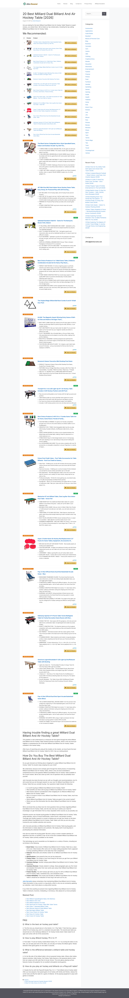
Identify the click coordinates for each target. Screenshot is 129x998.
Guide (87, 94)
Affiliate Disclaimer (100, 3)
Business (88, 43)
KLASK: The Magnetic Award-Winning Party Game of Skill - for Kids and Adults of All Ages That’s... (57, 318)
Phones (87, 122)
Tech (86, 135)
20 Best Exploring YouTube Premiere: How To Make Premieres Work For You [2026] (95, 217)
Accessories (89, 28)
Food (86, 79)
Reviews (26, 979)
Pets (86, 120)
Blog (71, 3)
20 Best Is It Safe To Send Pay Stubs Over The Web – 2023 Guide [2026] (94, 181)
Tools (87, 145)
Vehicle (87, 153)
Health (87, 97)
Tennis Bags (89, 140)
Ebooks (87, 61)
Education (88, 64)
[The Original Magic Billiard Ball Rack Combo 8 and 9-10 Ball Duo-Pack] (29, 68)
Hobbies (87, 99)
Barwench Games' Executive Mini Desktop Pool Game (46, 79)
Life (86, 115)
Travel (87, 148)
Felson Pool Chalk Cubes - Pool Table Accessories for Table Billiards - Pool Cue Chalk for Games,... (57, 459)
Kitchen (87, 110)
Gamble (87, 84)
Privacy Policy (88, 3)
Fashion (87, 71)
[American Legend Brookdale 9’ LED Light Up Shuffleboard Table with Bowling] (29, 129)
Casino (87, 51)
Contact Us (79, 3)
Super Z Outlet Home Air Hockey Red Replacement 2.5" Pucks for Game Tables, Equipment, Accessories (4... (55, 540)
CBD (86, 54)
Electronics (88, 66)
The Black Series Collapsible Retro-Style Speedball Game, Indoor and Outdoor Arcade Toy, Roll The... (56, 144)
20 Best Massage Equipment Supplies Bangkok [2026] (38, 981)
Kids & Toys (88, 107)
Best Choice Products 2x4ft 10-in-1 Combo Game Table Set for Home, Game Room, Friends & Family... (57, 417)
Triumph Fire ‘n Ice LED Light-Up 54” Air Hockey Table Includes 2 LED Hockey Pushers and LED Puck (55, 390)
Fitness (87, 76)
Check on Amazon (71, 42)
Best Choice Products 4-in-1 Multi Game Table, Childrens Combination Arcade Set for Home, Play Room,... (56, 262)
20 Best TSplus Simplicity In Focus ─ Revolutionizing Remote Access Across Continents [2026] (95, 211)
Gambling (88, 87)
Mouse (87, 117)
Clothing (87, 56)
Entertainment (89, 69)
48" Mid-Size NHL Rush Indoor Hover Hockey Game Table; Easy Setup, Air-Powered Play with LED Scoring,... (56, 188)
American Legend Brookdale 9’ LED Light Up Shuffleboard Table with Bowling (56, 661)
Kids (86, 104)
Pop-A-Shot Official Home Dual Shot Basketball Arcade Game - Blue (55, 573)
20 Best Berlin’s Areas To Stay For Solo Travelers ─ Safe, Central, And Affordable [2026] (95, 192)
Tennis (87, 138)
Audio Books (89, 33)
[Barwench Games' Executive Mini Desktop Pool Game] (29, 79)
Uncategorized (89, 150)
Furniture (88, 82)
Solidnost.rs (67, 995)
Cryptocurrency (90, 59)
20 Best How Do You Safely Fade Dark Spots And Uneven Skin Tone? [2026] (95, 168)
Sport (87, 132)
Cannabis (88, 46)
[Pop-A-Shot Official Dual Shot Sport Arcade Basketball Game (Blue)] (29, 135)
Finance (87, 74)
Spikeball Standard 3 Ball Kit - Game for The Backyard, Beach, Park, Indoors (55, 222)
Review (65, 3)
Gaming (87, 92)
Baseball (88, 36)
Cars (86, 49)
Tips (86, 143)
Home (58, 3)
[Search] (104, 14)
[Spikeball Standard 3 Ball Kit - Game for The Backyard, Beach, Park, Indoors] (29, 55)
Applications (89, 31)
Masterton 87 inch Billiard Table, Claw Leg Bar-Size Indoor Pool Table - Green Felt (56, 497)
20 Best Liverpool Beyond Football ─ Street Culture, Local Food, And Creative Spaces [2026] (95, 175)
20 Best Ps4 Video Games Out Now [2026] (35, 983)
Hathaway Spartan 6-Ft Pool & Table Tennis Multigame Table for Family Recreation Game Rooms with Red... (55, 617)
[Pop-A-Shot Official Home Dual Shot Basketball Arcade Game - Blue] (29, 116)
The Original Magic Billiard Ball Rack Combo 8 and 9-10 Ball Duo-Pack (57, 302)
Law (86, 112)
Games (87, 89)
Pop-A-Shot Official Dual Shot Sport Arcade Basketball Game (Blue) (55, 697)
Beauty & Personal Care (92, 38)
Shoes (87, 130)
